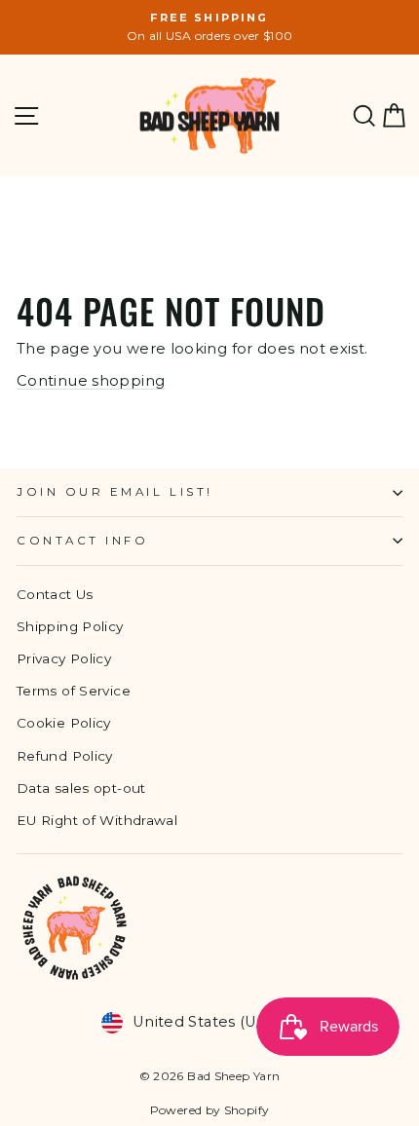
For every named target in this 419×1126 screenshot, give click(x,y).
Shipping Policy (70, 626)
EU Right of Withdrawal (97, 820)
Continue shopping (91, 381)
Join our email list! (115, 492)
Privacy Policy (64, 658)
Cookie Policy (64, 723)
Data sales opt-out (81, 788)
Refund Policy (65, 756)
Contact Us (55, 594)
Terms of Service (74, 690)
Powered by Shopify (210, 1110)
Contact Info (82, 540)
